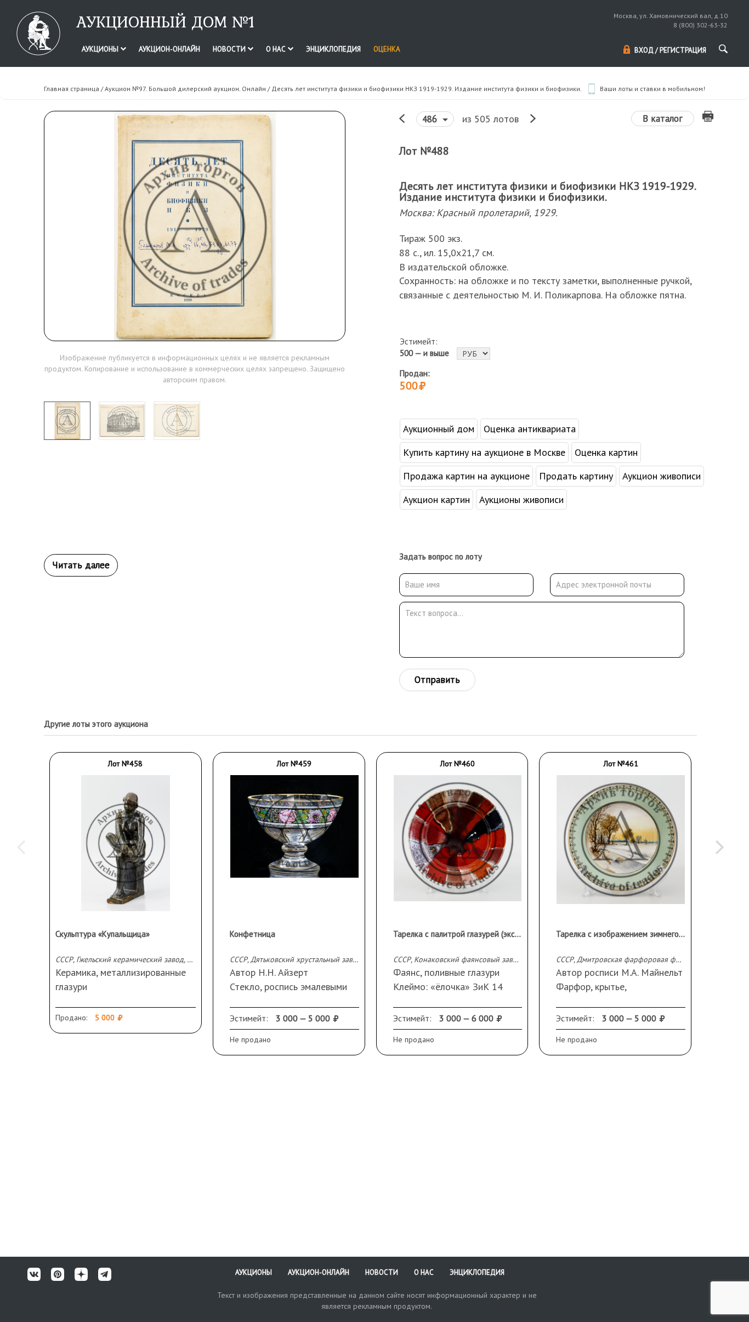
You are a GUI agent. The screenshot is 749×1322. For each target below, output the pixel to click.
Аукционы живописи (521, 499)
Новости (230, 49)
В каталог (663, 118)
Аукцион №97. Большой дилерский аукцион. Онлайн (185, 88)
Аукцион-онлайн (169, 49)
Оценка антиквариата (530, 428)
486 (431, 119)
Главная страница (71, 88)
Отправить (437, 680)
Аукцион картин (436, 499)
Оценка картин (606, 452)
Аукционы (101, 49)
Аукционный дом (438, 428)
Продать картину (576, 476)
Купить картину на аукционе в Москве (484, 452)
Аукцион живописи (661, 476)
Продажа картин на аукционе (466, 476)
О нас (276, 49)
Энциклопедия (333, 49)
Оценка (386, 49)
